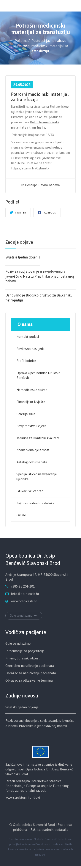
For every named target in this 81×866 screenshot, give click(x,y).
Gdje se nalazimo (21, 615)
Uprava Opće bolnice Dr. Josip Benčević (38, 375)
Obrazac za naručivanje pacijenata (30, 673)
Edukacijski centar (29, 491)
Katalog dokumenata (31, 462)
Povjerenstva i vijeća (31, 426)
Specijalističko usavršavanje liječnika (36, 476)
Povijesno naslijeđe (30, 349)
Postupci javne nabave (42, 185)
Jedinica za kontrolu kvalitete (38, 438)
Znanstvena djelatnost (32, 450)
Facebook (49, 212)
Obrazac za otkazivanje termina (29, 680)
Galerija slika (25, 414)
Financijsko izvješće (30, 402)
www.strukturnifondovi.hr (24, 797)
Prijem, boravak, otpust (22, 658)
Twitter (20, 212)
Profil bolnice (26, 361)
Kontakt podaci (27, 336)
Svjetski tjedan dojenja (22, 257)
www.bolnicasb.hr (24, 601)
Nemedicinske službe (31, 390)
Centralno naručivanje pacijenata (29, 665)
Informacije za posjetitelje (24, 650)
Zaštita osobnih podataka (35, 503)
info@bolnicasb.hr (25, 593)
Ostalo (21, 515)
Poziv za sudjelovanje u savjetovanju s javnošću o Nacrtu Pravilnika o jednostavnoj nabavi (39, 276)
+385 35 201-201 (22, 586)
